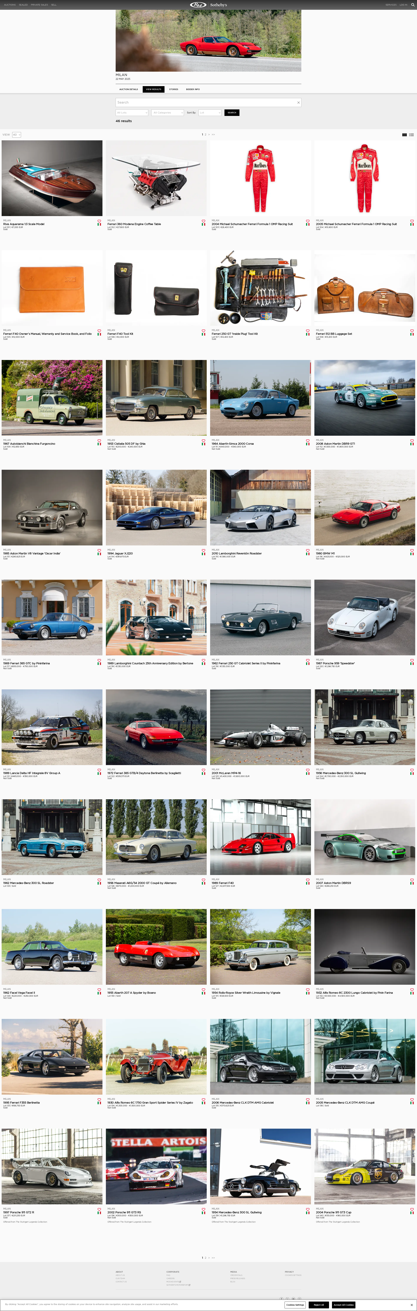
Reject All (319, 1305)
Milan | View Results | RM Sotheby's (208, 5)
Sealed (23, 5)
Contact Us (121, 1282)
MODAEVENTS (172, 1282)
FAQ (168, 1275)
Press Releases (237, 1278)
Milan (121, 75)
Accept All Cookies (344, 1305)
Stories (173, 89)
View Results (153, 89)
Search (232, 112)
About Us (120, 1275)
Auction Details (128, 89)
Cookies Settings (293, 1275)
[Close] (411, 1305)
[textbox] (167, 113)
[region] (208, 1305)
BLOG (232, 1282)
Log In (403, 5)
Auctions (10, 5)
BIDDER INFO (193, 89)
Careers (170, 1278)
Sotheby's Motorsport (177, 1285)
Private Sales (39, 5)
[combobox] (132, 112)
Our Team (120, 1278)
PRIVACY (289, 1272)
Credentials (236, 1275)
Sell (54, 5)
